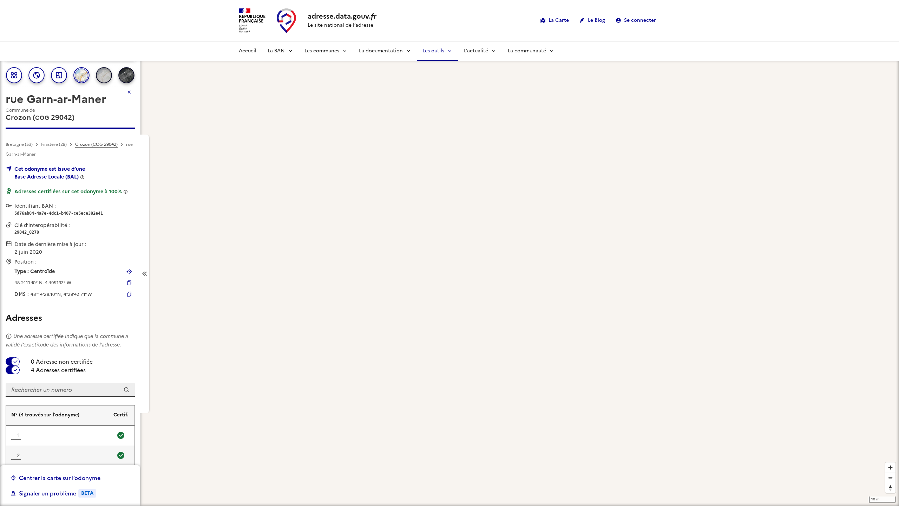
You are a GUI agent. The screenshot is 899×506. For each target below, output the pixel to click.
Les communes (321, 50)
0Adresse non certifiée (62, 361)
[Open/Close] (144, 274)
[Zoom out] (890, 478)
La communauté (527, 50)
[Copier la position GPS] (129, 282)
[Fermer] (129, 92)
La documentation (381, 50)
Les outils (433, 50)
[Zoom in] (890, 467)
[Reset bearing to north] (890, 488)
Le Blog (596, 20)
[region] (449, 273)
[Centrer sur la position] (129, 271)
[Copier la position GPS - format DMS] (129, 294)
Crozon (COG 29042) (96, 144)
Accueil (247, 50)
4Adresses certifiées (58, 370)
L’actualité (476, 50)
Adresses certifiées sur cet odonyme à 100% (68, 191)
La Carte (559, 20)
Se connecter (640, 20)
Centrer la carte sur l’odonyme (59, 478)
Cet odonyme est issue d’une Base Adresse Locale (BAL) (49, 173)
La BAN (276, 50)
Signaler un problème (56, 493)
